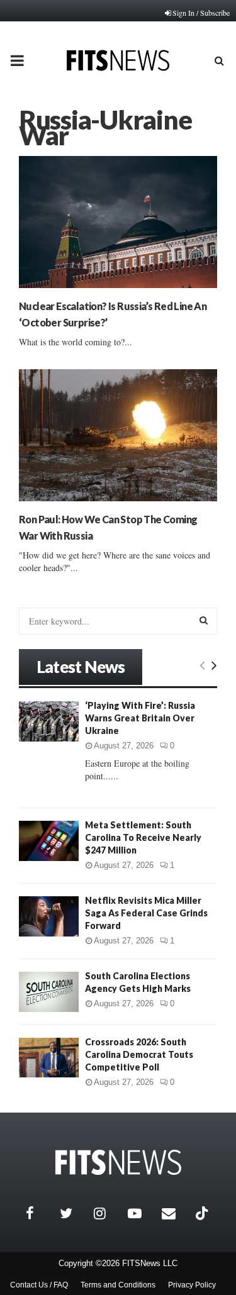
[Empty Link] (202, 664)
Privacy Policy (192, 1285)
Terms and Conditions (118, 1285)
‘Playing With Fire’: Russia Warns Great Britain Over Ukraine (140, 718)
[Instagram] (107, 1213)
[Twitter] (73, 1213)
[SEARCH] (203, 620)
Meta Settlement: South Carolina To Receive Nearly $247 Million (143, 837)
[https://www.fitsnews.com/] (118, 1162)
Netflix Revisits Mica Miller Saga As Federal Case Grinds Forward (146, 913)
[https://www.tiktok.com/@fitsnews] (203, 1213)
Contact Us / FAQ (39, 1285)
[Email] (175, 1213)
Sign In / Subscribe (201, 13)
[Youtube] (141, 1213)
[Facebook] (39, 1213)
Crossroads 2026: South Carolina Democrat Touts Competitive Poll (139, 1054)
